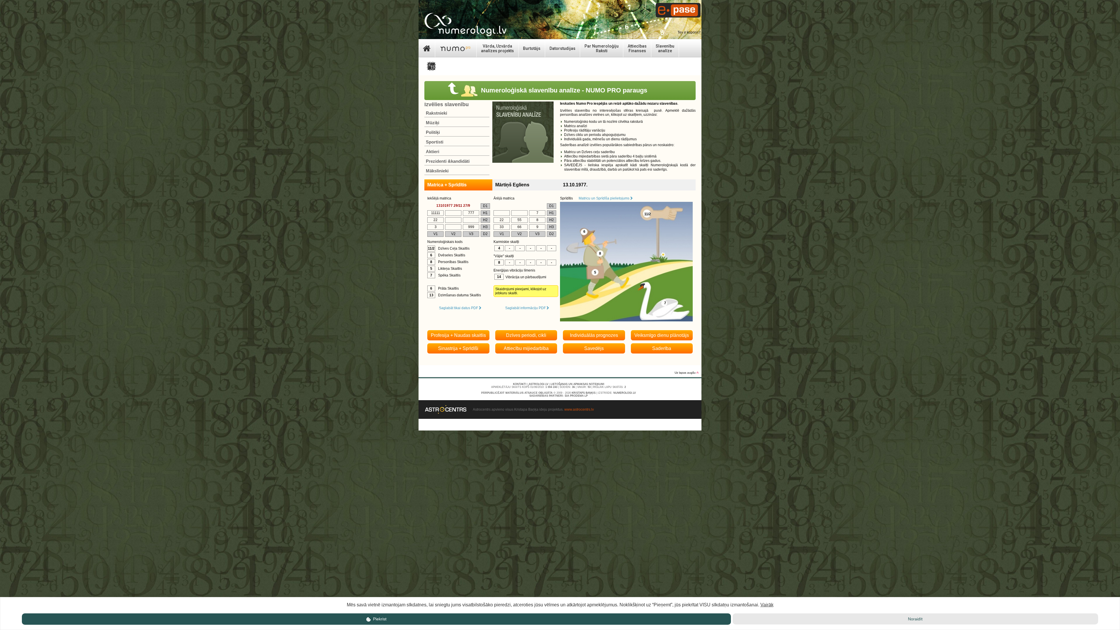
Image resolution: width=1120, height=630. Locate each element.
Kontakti (519, 384)
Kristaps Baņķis (584, 392)
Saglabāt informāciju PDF (526, 308)
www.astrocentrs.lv (579, 409)
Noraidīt (915, 619)
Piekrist (379, 619)
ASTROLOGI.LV (538, 384)
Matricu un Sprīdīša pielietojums (604, 198)
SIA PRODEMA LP (576, 395)
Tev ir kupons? (689, 32)
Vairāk (767, 604)
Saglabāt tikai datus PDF (459, 308)
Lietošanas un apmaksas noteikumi (577, 384)
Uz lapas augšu (685, 372)
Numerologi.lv (624, 392)
